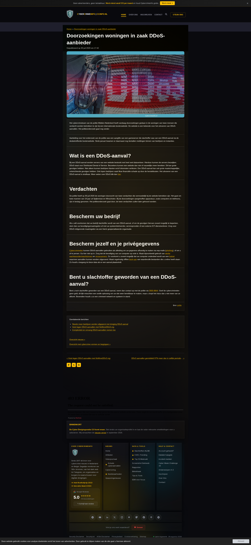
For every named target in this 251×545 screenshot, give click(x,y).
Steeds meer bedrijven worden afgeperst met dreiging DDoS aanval (100, 324)
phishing (169, 250)
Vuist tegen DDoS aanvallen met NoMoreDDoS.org (93, 327)
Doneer (140, 527)
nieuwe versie (100, 432)
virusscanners (101, 256)
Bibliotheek (136, 471)
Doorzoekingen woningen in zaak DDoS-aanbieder (95, 29)
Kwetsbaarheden (115, 474)
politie (179, 305)
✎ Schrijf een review (85, 504)
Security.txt (90, 537)
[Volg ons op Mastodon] (136, 517)
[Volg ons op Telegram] (93, 517)
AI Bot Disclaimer (103, 537)
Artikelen (109, 455)
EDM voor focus (138, 480)
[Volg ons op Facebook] (144, 517)
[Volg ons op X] (115, 517)
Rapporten (136, 467)
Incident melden (165, 459)
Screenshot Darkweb (140, 463)
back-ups (133, 259)
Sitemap (143, 537)
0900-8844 (153, 291)
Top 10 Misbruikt (141, 459)
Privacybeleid (117, 537)
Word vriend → (167, 3)
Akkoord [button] (241, 541)
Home (69, 29)
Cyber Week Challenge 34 (168, 464)
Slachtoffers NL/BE (142, 451)
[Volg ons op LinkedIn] (107, 517)
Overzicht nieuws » (77, 339)
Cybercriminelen (76, 250)
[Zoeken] (166, 14)
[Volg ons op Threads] (151, 517)
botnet (172, 256)
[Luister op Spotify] (158, 517)
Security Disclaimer (76, 537)
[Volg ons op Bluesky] (129, 517)
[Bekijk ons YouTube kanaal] (100, 517)
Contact (162, 482)
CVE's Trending (141, 455)
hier (119, 174)
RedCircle (78, 418)
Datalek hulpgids (165, 455)
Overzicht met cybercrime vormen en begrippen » (89, 344)
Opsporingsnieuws (113, 478)
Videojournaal (111, 459)
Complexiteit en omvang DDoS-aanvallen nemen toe (94, 330)
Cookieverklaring (131, 537)
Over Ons (162, 478)
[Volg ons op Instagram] (122, 517)
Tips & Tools (137, 476)
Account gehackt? (166, 451)
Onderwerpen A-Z (166, 470)
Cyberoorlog (110, 470)
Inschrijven (163, 474)
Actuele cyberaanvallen (114, 464)
